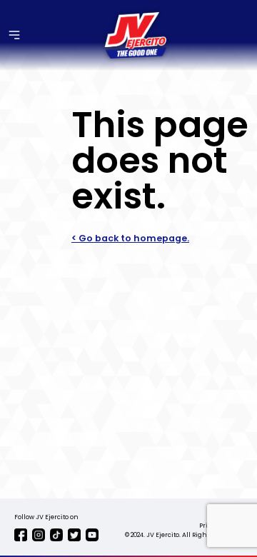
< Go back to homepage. (130, 238)
